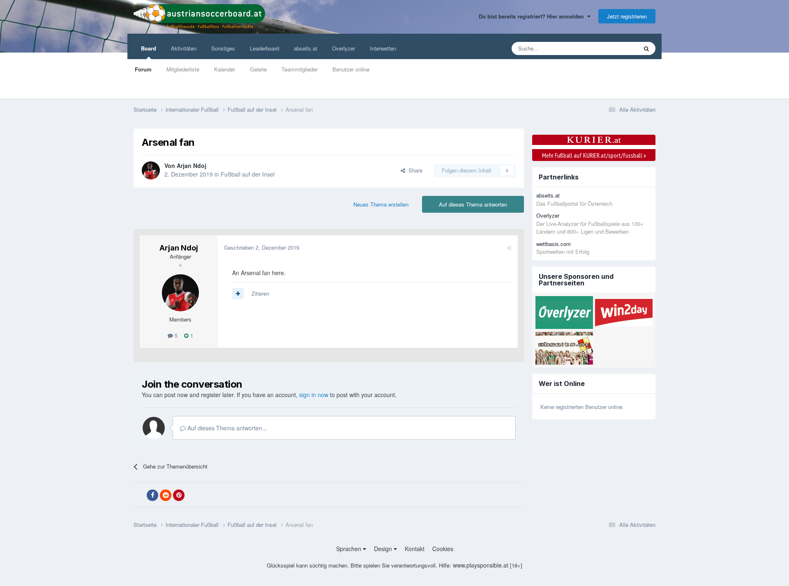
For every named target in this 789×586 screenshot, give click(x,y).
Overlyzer (343, 48)
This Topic (615, 48)
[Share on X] (139, 495)
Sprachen (349, 549)
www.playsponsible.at (480, 565)
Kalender (224, 69)
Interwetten (383, 48)
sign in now (313, 395)
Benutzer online (350, 69)
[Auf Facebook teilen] (152, 495)
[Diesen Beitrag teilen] (509, 247)
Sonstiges (223, 48)
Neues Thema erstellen (380, 204)
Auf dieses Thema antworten (473, 204)
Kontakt (414, 549)
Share (413, 170)
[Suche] (646, 48)
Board (148, 48)
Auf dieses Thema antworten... (226, 428)
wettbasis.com (553, 244)
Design (384, 549)
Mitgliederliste (182, 69)
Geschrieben (261, 247)
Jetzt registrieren (627, 16)
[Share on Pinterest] (179, 495)
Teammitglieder (299, 69)
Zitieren (260, 293)
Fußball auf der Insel (248, 174)
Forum (143, 69)
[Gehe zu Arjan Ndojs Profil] (151, 170)
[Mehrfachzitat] (238, 293)
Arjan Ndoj (191, 165)
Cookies (442, 549)
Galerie (258, 69)
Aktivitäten (183, 48)
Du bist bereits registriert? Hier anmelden (533, 16)
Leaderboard (264, 48)
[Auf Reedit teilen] (165, 495)
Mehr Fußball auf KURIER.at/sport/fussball (594, 155)
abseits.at (305, 48)
